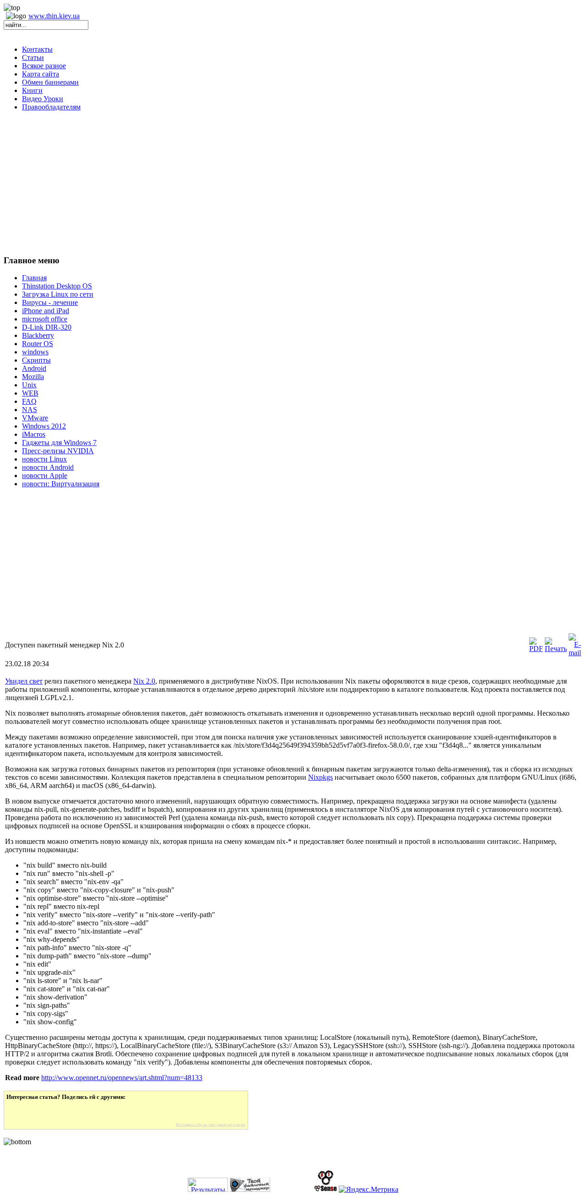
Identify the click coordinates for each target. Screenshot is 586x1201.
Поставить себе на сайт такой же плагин (210, 1125)
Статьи (33, 57)
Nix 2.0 (144, 681)
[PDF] (536, 648)
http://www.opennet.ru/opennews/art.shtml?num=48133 (121, 1077)
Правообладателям (51, 107)
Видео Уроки (42, 99)
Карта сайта (40, 74)
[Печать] (556, 648)
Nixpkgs (320, 777)
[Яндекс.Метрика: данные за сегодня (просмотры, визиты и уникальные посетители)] (368, 1189)
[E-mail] (575, 653)
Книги (32, 90)
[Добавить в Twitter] (19, 1112)
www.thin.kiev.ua (54, 16)
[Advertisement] (293, 183)
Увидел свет (24, 681)
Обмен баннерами (50, 82)
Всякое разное (44, 66)
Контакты (37, 49)
